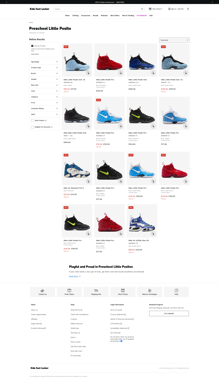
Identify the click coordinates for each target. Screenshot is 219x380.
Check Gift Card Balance (79, 314)
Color (33, 91)
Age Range (35, 62)
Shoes (67, 15)
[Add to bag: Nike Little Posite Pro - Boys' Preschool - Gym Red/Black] (121, 73)
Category (34, 97)
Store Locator (76, 342)
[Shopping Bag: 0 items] (188, 9)
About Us (34, 310)
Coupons (74, 319)
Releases (104, 15)
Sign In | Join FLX (177, 9)
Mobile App (75, 328)
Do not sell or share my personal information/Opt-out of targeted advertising (122, 339)
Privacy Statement (117, 314)
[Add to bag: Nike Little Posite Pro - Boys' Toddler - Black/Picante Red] (121, 233)
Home (31, 22)
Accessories (85, 15)
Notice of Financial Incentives (121, 319)
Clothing (75, 15)
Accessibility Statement (118, 328)
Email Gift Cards (76, 310)
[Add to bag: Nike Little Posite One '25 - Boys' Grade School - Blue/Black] (186, 73)
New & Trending (128, 15)
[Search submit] (142, 8)
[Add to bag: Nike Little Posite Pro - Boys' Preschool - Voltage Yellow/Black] (153, 126)
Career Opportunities (38, 314)
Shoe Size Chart (76, 351)
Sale (151, 15)
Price (33, 103)
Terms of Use (115, 310)
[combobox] (99, 8)
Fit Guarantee (76, 355)
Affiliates (34, 319)
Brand (33, 73)
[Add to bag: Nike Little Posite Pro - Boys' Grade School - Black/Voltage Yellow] (88, 233)
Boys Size (34, 85)
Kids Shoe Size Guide (78, 346)
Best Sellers (115, 15)
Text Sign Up (75, 333)
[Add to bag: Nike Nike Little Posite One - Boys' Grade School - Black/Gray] (88, 126)
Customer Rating (37, 108)
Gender (34, 79)
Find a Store (35, 54)
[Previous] (6, 2)
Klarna (73, 337)
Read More (73, 276)
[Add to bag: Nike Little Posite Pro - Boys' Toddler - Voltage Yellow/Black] (121, 181)
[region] (109, 2)
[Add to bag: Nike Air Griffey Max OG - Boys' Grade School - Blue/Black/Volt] (153, 233)
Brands (95, 15)
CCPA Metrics (115, 324)
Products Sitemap (37, 328)
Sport (33, 114)
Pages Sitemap (36, 324)
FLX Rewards (142, 15)
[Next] (212, 2)
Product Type (36, 68)
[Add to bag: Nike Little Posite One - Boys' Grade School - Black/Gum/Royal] (153, 73)
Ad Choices (114, 333)
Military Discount (77, 324)
